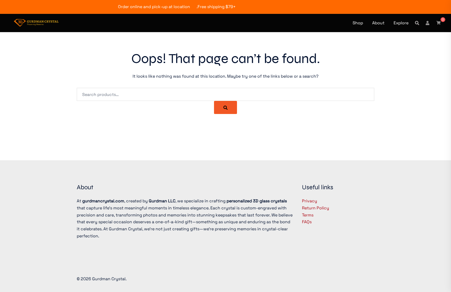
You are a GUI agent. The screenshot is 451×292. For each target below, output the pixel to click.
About (378, 23)
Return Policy (315, 208)
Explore (401, 23)
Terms (307, 215)
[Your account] (428, 23)
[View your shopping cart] (438, 22)
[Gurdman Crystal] (36, 22)
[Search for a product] (417, 23)
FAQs (307, 222)
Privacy (309, 201)
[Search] (225, 107)
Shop (358, 23)
